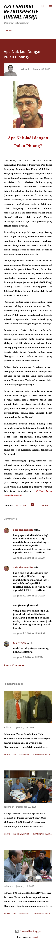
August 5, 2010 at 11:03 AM (29, 557)
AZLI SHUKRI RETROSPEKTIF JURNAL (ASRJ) (21, 11)
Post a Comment (14, 665)
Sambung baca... (42, 754)
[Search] (43, 5)
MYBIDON (19, 643)
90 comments (21, 913)
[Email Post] (32, 505)
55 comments (21, 833)
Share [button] (45, 505)
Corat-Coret (20, 505)
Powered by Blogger (30, 931)
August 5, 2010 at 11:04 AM (29, 595)
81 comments (21, 754)
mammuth (35, 937)
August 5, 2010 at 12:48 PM (29, 633)
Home (9, 30)
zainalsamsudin (23, 529)
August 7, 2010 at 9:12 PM (28, 657)
